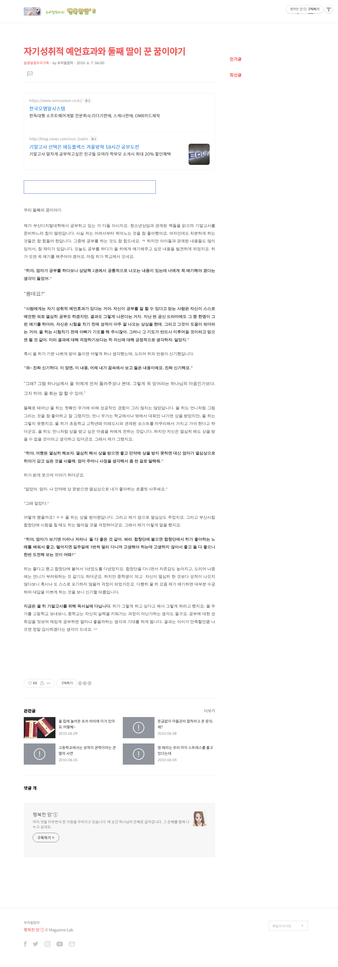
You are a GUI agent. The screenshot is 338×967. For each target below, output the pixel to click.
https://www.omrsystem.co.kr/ (55, 100)
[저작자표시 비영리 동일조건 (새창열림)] (84, 683)
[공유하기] (42, 683)
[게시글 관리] (48, 683)
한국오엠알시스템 (47, 108)
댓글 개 (30, 788)
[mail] (72, 944)
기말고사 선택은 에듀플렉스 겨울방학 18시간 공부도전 (84, 147)
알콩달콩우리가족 (36, 63)
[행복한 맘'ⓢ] (66, 11)
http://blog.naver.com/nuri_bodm (58, 139)
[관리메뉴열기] (329, 9)
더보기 (209, 711)
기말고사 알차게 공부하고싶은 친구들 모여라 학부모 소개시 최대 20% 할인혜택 (100, 154)
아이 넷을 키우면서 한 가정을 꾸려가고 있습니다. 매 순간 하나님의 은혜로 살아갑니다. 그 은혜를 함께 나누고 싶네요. (111, 824)
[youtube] (60, 944)
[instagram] (47, 944)
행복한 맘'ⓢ (45, 814)
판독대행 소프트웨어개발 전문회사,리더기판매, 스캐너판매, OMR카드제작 (94, 115)
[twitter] (36, 944)
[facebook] (25, 944)
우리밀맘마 (32, 922)
